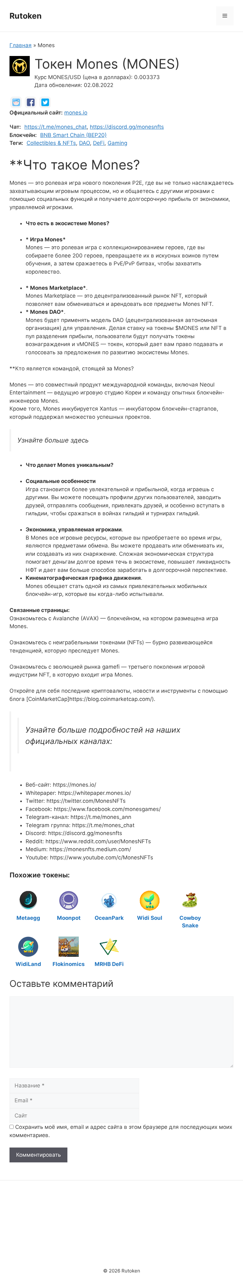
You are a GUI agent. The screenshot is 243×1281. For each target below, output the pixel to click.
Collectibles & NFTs (51, 143)
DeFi (98, 143)
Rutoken (25, 16)
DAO (84, 143)
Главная (20, 45)
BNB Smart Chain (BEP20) (73, 135)
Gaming (117, 143)
